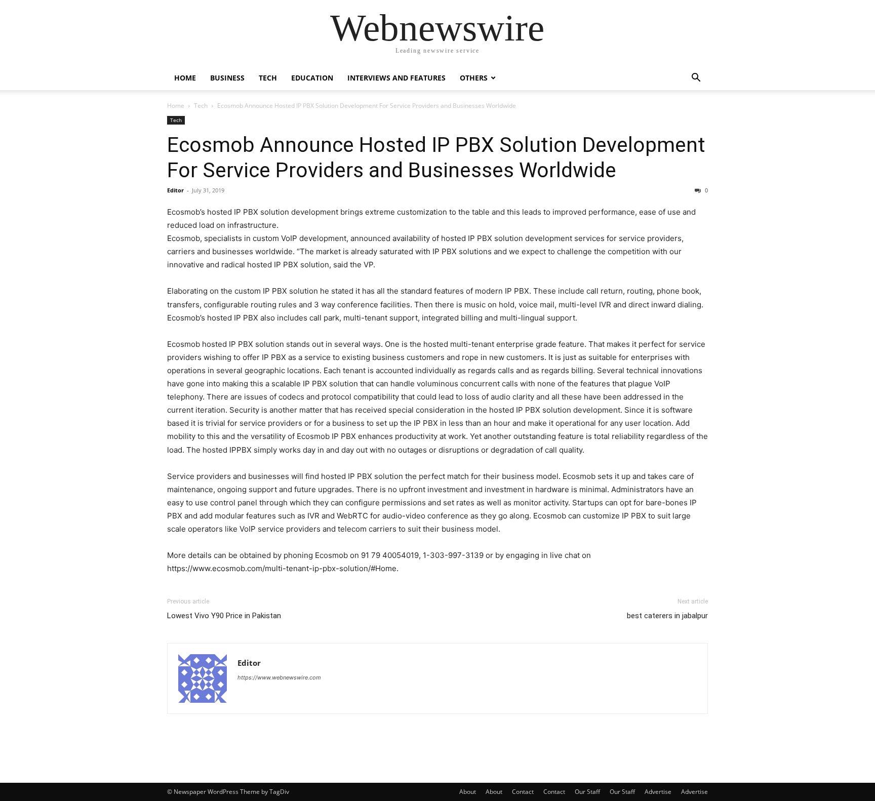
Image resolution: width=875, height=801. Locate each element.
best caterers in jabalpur (667, 615)
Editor (175, 190)
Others (474, 78)
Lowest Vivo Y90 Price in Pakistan (224, 615)
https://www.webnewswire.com (279, 677)
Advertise (658, 791)
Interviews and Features (396, 78)
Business (227, 78)
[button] (696, 79)
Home (185, 78)
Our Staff (587, 791)
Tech (268, 78)
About (467, 791)
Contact (523, 791)
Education (312, 78)
